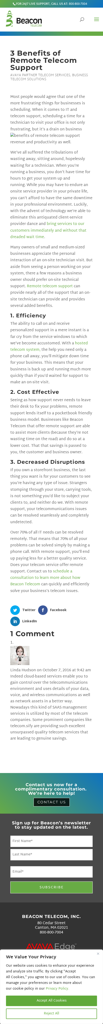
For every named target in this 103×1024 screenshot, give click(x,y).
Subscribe (52, 887)
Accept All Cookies (52, 1001)
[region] (51, 986)
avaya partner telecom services (40, 75)
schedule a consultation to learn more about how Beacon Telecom (45, 578)
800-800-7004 (78, 4)
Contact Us (51, 802)
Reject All (51, 1014)
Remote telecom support (50, 286)
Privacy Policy (57, 989)
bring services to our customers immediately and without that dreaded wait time (48, 230)
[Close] (98, 953)
